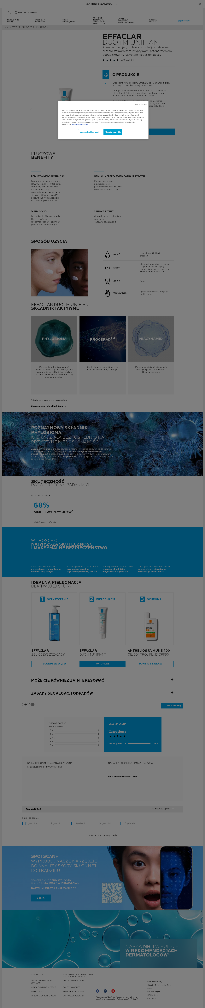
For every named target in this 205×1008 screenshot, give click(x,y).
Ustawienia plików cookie (90, 132)
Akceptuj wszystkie (113, 132)
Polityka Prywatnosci (80, 124)
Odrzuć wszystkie (141, 104)
